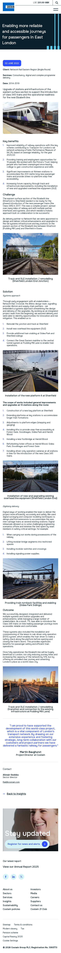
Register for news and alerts (24, 844)
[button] (12, 63)
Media (33, 893)
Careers (34, 897)
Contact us (36, 905)
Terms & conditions (23, 924)
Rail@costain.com (11, 782)
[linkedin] (13, 877)
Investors (35, 889)
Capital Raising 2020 (13, 936)
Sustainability (10, 905)
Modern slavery (10, 928)
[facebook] (6, 877)
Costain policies (11, 909)
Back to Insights (16, 793)
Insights (7, 901)
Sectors (7, 893)
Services (7, 897)
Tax (22, 928)
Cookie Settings (10, 940)
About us (7, 889)
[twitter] (21, 877)
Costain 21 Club (38, 909)
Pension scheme (10, 932)
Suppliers (35, 901)
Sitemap (6, 924)
